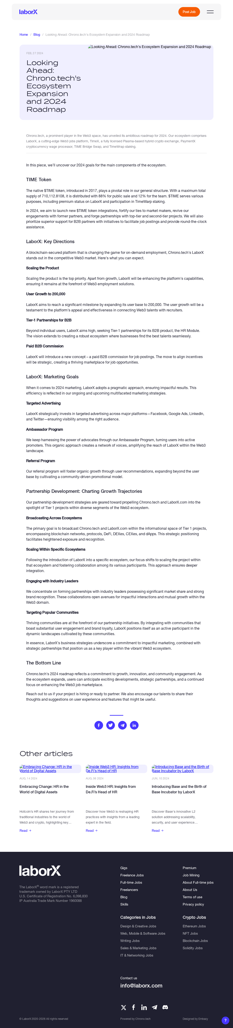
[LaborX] (28, 12)
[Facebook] (133, 1007)
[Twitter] (123, 1007)
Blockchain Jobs (195, 941)
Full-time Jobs (131, 882)
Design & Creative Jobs (138, 926)
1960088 (75, 900)
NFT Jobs (190, 933)
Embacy (203, 1018)
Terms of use (192, 897)
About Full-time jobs (198, 882)
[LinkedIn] (144, 1007)
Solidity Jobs (193, 948)
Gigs (123, 868)
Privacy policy (193, 904)
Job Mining (191, 875)
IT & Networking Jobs (136, 955)
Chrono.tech (143, 1018)
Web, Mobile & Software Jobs (142, 933)
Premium (189, 868)
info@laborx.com (141, 985)
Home (24, 35)
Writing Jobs (130, 941)
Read (24, 830)
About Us (190, 890)
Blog (36, 35)
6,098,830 (80, 896)
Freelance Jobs (132, 875)
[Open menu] (210, 11)
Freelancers (129, 890)
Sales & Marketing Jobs (138, 948)
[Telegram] (154, 1007)
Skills (124, 904)
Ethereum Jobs (194, 926)
